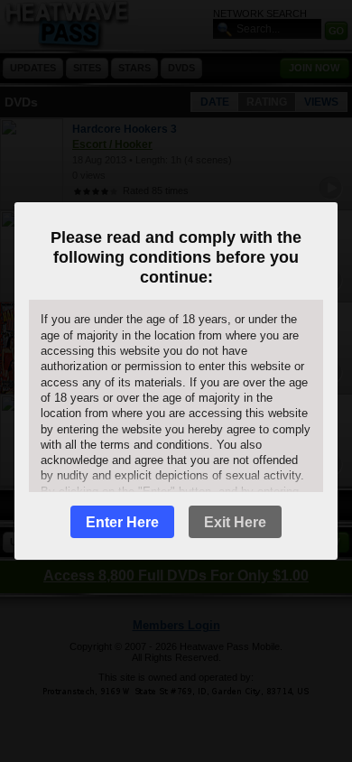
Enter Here (122, 522)
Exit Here (235, 522)
